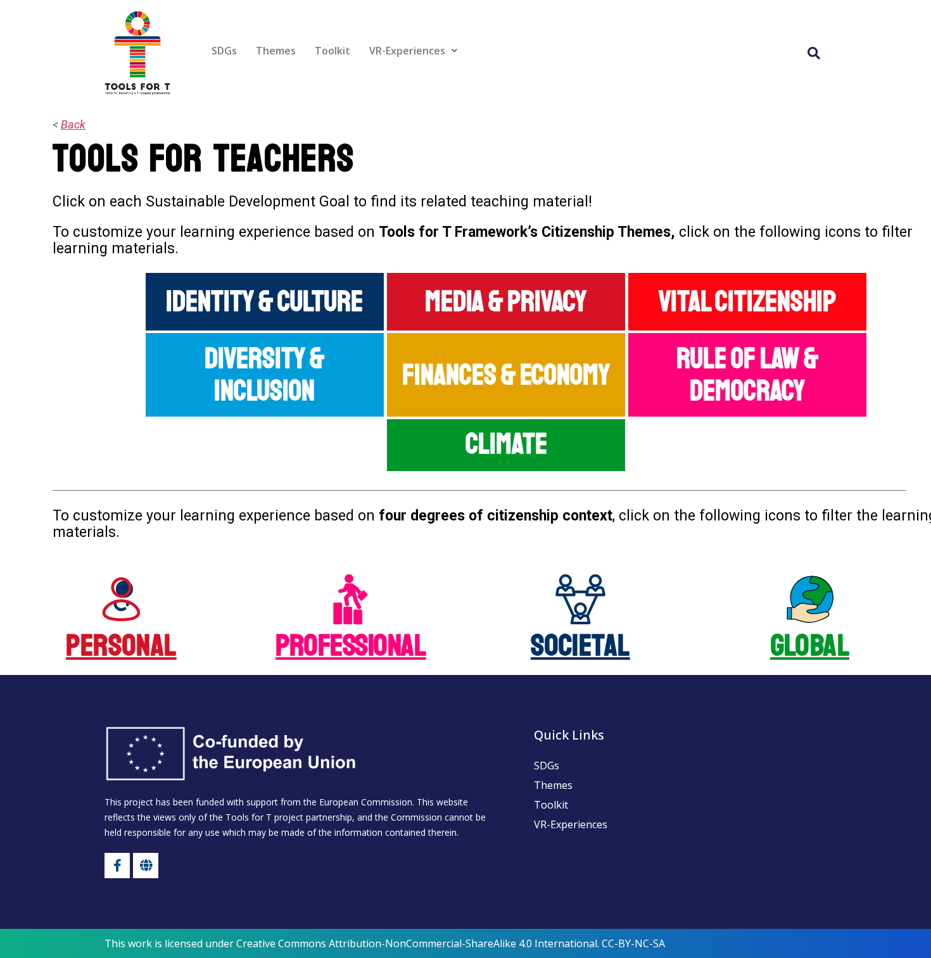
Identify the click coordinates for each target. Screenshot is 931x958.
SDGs (224, 51)
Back (73, 124)
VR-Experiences (407, 51)
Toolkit (332, 51)
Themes (276, 51)
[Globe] (145, 865)
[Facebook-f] (117, 865)
